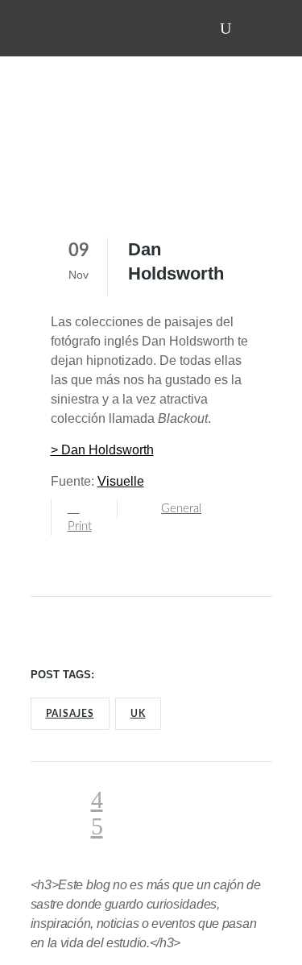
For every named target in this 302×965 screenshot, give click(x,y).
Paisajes (70, 714)
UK (138, 714)
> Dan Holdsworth (102, 450)
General (181, 509)
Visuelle (120, 481)
